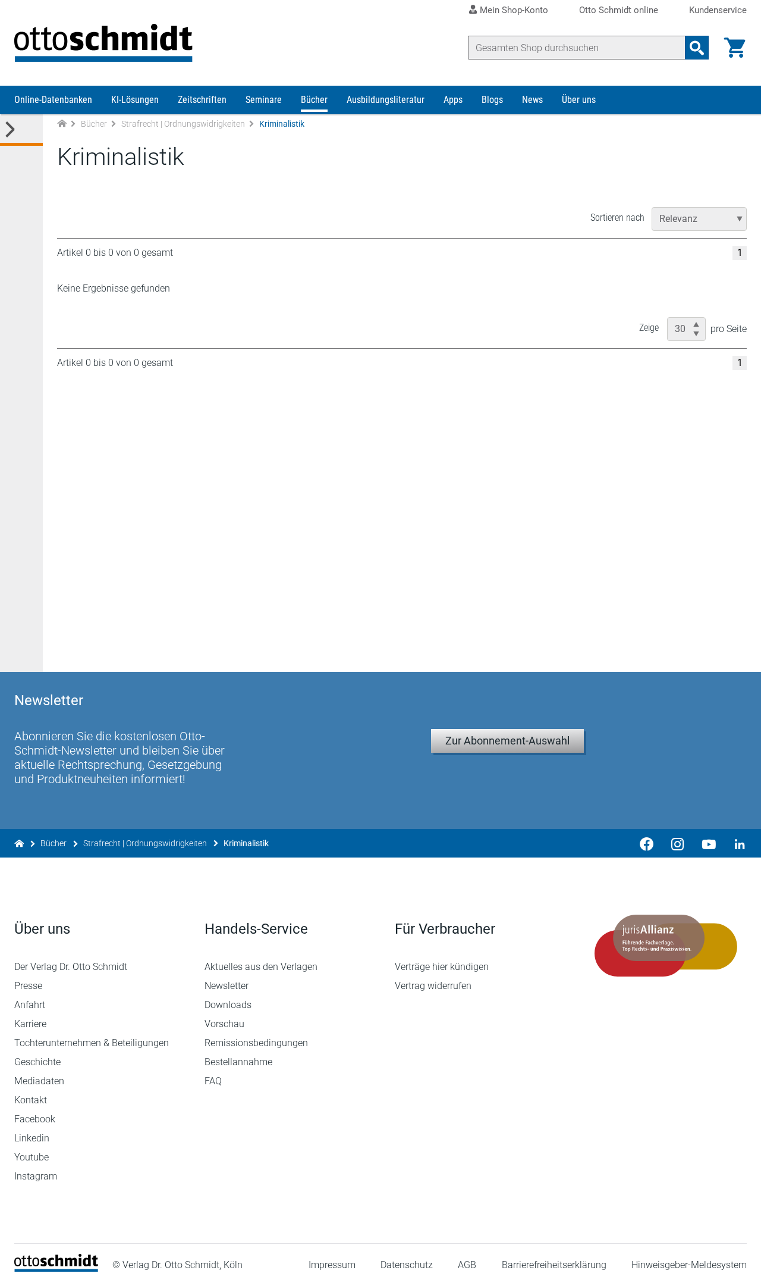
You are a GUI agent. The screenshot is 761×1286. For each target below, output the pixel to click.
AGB (467, 1265)
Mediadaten (39, 1081)
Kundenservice (718, 10)
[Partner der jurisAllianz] (666, 946)
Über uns (579, 99)
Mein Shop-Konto (514, 10)
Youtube (31, 1157)
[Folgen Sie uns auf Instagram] (677, 843)
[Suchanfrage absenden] (697, 48)
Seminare (264, 99)
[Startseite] (56, 1268)
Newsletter (227, 985)
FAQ (213, 1081)
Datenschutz (406, 1265)
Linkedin (31, 1138)
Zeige (649, 327)
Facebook (34, 1119)
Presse (28, 985)
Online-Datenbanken (53, 99)
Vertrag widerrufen (433, 985)
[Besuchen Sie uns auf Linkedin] (736, 843)
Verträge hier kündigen (442, 966)
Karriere (30, 1024)
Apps (453, 99)
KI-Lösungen (135, 99)
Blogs (492, 99)
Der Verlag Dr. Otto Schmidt (70, 966)
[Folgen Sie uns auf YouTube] (708, 843)
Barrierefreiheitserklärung (554, 1265)
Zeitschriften (202, 99)
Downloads (228, 1004)
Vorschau (224, 1024)
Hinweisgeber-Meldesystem (689, 1265)
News (532, 99)
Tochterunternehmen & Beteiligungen (91, 1043)
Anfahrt (29, 1004)
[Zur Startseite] (62, 124)
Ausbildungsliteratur (385, 99)
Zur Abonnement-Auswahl (507, 740)
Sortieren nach (617, 217)
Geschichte (37, 1062)
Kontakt (30, 1100)
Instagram (35, 1176)
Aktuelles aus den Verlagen (261, 966)
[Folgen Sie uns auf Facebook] (647, 843)
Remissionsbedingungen (256, 1043)
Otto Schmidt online (618, 10)
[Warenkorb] (735, 48)
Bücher (314, 99)
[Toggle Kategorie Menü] (21, 130)
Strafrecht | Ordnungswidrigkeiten (183, 124)
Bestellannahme (238, 1062)
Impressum (332, 1265)
